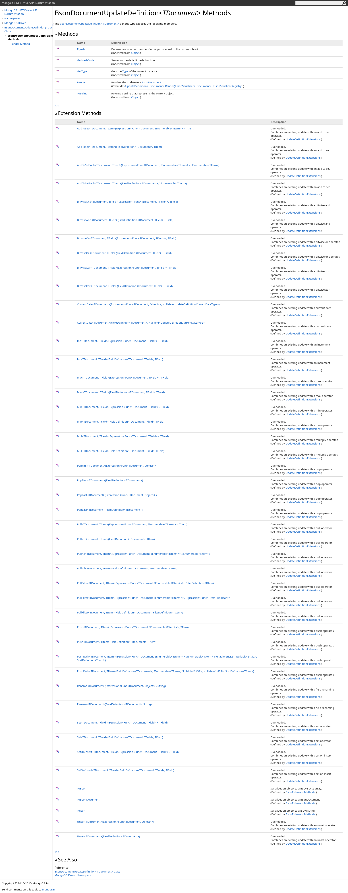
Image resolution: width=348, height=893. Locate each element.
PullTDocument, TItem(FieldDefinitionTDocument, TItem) (116, 539)
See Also (67, 859)
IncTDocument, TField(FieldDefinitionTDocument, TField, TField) (120, 359)
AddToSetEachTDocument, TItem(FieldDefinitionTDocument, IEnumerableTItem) (132, 183)
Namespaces (12, 18)
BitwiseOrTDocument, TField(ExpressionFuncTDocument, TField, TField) (126, 238)
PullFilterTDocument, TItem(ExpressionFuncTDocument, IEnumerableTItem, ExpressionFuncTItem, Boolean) (154, 598)
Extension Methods (79, 113)
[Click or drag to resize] (53, 25)
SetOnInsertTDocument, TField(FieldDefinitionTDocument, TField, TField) (125, 770)
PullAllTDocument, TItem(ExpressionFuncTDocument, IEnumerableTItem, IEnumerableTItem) (143, 553)
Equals (81, 49)
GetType (82, 71)
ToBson (81, 788)
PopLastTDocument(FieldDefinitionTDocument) (110, 509)
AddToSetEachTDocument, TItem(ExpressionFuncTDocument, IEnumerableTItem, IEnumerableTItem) (148, 165)
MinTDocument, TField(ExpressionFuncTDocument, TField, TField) (123, 407)
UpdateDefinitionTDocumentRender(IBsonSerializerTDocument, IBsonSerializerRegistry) (184, 86)
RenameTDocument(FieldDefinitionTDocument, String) (114, 704)
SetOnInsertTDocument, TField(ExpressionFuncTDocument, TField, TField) (128, 752)
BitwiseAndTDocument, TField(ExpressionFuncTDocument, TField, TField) (127, 201)
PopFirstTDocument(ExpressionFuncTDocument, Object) (117, 465)
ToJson (81, 810)
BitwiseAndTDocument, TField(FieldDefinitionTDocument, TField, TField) (125, 220)
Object (135, 53)
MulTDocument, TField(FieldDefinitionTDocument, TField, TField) (120, 451)
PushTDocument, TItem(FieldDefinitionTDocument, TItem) (116, 642)
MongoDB (48, 889)
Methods (68, 34)
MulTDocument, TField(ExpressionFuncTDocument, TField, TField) (123, 436)
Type (125, 71)
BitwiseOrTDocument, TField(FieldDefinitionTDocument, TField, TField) (124, 253)
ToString (82, 93)
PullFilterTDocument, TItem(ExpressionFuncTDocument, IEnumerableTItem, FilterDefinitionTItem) (146, 583)
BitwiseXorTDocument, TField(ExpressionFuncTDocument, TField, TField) (127, 267)
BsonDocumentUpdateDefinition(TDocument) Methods (30, 37)
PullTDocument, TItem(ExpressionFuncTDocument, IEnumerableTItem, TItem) (132, 524)
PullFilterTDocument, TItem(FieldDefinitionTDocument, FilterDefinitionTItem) (130, 612)
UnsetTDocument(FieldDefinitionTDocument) (108, 836)
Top (57, 105)
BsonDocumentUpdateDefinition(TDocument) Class (28, 29)
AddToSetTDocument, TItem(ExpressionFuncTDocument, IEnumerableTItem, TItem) (135, 128)
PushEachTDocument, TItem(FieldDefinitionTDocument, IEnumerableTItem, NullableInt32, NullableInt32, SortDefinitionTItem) (165, 671)
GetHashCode (85, 60)
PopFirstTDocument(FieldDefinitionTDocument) (110, 480)
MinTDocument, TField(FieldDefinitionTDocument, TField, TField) (120, 421)
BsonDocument (151, 82)
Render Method (20, 44)
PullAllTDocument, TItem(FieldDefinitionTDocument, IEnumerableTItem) (127, 568)
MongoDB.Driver (15, 23)
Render (81, 82)
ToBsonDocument (88, 799)
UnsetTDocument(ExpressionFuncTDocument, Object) (115, 821)
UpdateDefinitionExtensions (303, 139)
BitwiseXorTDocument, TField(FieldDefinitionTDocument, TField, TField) (125, 286)
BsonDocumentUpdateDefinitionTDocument (90, 23)
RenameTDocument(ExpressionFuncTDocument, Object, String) (121, 686)
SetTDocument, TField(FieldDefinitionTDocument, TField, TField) (120, 737)
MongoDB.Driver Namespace (73, 875)
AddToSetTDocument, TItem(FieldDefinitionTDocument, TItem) (119, 146)
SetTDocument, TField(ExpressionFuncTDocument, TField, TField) (122, 722)
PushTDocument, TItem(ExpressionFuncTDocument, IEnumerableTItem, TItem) (133, 627)
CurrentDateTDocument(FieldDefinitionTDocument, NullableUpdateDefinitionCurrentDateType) (141, 322)
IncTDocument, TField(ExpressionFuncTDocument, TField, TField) (122, 341)
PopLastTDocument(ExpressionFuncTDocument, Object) (117, 495)
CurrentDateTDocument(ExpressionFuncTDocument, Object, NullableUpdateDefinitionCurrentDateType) (148, 304)
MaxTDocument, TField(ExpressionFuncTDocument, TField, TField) (123, 377)
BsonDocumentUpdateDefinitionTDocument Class (87, 871)
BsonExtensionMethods (300, 792)
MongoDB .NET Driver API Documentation (20, 12)
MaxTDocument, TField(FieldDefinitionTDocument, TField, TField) (121, 392)
